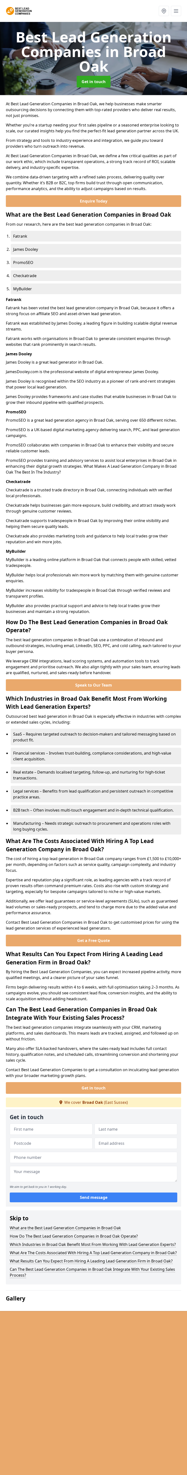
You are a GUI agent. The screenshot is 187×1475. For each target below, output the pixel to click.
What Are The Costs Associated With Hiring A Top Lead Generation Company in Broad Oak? (93, 1252)
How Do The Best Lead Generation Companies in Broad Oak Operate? (74, 1236)
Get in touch (94, 81)
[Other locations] (164, 11)
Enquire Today (93, 201)
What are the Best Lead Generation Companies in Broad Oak (65, 1228)
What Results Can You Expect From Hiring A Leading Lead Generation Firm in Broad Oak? (91, 1261)
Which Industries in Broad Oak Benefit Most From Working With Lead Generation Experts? (93, 1244)
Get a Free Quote (93, 940)
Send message (93, 1197)
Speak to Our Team (93, 685)
